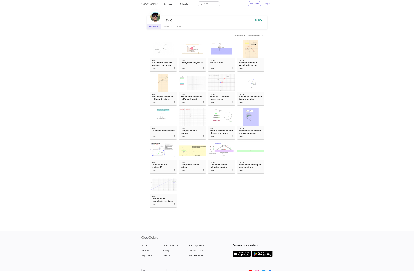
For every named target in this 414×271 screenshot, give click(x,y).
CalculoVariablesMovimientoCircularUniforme (174, 130)
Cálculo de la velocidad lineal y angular (250, 97)
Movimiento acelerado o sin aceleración (250, 131)
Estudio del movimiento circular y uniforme (221, 131)
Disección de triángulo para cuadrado (250, 165)
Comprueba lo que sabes (190, 165)
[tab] (169, 4)
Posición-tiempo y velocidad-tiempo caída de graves (248, 65)
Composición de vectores (189, 131)
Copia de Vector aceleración (159, 165)
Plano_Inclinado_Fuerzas (193, 62)
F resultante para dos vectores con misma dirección (162, 65)
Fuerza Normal (217, 62)
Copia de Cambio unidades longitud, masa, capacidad (219, 167)
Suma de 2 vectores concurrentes (219, 97)
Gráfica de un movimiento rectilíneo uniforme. (162, 201)
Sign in (267, 4)
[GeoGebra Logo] (149, 4)
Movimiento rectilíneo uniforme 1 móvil (191, 97)
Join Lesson (254, 4)
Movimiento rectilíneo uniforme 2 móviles (162, 97)
